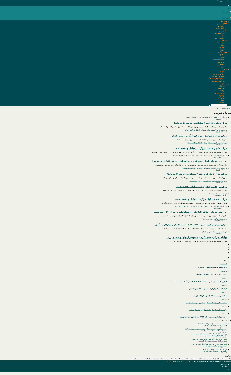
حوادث (222, 90)
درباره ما (224, 366)
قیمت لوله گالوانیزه (203, 358)
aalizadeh (217, 195)
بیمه (222, 50)
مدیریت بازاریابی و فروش (216, 78)
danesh (218, 119)
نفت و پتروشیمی (219, 38)
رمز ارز (221, 47)
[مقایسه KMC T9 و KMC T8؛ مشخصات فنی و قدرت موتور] (209, 334)
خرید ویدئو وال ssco (191, 358)
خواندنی (221, 91)
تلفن (222, 83)
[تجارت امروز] (226, 12)
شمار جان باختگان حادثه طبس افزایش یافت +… (213, 341)
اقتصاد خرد (220, 24)
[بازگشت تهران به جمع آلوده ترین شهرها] (215, 349)
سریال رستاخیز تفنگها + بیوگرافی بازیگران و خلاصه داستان (201, 199)
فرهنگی (221, 96)
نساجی (222, 67)
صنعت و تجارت (222, 52)
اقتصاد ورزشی (219, 28)
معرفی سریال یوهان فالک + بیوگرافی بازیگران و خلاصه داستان (199, 136)
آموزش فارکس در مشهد (177, 358)
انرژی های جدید (219, 33)
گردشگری (221, 98)
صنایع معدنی (220, 60)
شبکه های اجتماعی (218, 76)
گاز (223, 36)
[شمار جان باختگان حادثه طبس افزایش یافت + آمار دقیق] (209, 339)
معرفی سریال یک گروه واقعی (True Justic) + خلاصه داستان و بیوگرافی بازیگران (191, 224)
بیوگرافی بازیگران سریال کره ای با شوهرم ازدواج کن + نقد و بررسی (196, 237)
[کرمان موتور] (226, 18)
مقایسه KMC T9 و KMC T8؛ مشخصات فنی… (213, 335)
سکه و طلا (220, 42)
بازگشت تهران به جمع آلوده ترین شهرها (215, 351)
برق (223, 35)
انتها (226, 257)
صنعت (222, 64)
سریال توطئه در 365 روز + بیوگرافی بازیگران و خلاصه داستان (200, 123)
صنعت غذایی (220, 66)
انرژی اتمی (220, 31)
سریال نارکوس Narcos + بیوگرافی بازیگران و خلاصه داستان (200, 148)
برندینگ (221, 72)
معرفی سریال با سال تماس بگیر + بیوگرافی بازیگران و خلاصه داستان (196, 174)
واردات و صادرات (218, 59)
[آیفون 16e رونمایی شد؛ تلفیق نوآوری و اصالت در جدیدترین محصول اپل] (206, 329)
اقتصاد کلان (220, 26)
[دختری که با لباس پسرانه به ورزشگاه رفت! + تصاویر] (211, 323)
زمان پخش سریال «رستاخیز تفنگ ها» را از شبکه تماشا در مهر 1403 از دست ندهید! (190, 212)
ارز (223, 43)
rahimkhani (217, 157)
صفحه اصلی (223, 21)
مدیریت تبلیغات (219, 79)
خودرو (222, 54)
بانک (222, 45)
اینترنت (222, 71)
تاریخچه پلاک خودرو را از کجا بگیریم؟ (220, 358)
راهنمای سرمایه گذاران (217, 74)
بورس (222, 48)
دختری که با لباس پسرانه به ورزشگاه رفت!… (213, 325)
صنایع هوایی (220, 62)
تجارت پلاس (223, 84)
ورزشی (221, 102)
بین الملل (221, 88)
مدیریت (225, 69)
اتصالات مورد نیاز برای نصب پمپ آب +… (215, 346)
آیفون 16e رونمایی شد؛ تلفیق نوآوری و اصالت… (213, 330)
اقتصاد (225, 23)
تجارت (222, 55)
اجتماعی (221, 86)
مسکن (222, 57)
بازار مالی (224, 40)
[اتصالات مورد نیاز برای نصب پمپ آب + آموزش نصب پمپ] (209, 344)
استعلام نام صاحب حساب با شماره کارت (141, 358)
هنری (222, 100)
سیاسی (221, 95)
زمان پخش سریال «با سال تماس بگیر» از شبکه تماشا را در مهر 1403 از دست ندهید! (189, 161)
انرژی (225, 30)
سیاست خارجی (219, 93)
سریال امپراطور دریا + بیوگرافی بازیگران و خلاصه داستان (201, 186)
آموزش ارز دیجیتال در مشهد (161, 358)
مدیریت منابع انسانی (218, 81)
